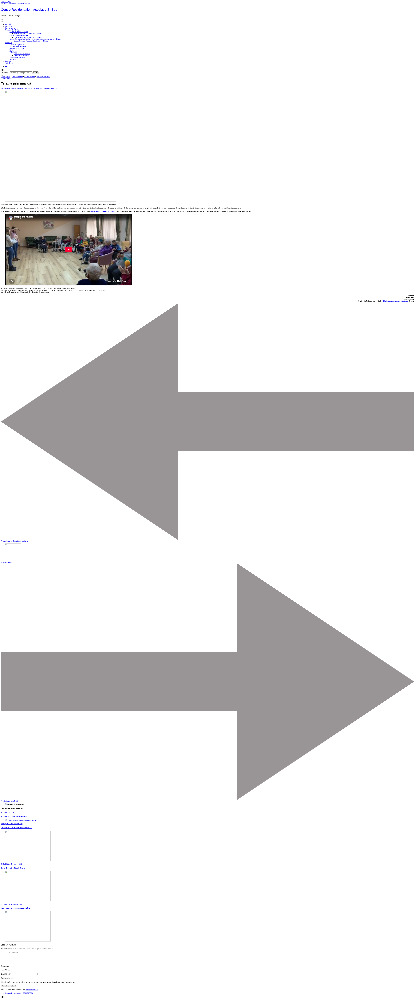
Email (3, 974)
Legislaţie (13, 59)
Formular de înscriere (21, 56)
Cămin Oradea (6, 78)
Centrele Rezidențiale (12, 30)
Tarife (11, 50)
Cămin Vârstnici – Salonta (19, 32)
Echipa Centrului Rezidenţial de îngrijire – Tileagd (31, 41)
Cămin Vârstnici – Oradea (19, 35)
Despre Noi (9, 26)
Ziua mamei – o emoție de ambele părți (15, 908)
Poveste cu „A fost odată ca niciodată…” (16, 828)
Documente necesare (17, 48)
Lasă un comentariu (42, 88)
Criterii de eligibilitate (17, 45)
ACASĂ (8, 24)
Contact (8, 61)
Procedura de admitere (18, 46)
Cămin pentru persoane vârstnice (395, 301)
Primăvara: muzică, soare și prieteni (14, 816)
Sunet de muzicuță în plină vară (13, 868)
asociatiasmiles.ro (32, 990)
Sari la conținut (6, 2)
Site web (4, 978)
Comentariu (5, 966)
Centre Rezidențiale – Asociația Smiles (29, 9)
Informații (8, 43)
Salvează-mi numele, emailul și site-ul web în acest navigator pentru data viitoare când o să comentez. (39, 982)
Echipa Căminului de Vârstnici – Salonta (28, 33)
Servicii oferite (10, 28)
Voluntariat (13, 52)
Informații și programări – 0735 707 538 (19, 993)
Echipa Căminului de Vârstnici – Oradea (28, 37)
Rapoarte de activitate (17, 57)
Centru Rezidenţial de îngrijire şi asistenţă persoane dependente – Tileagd (35, 39)
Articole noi (9, 63)
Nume (3, 970)
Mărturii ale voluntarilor (22, 54)
